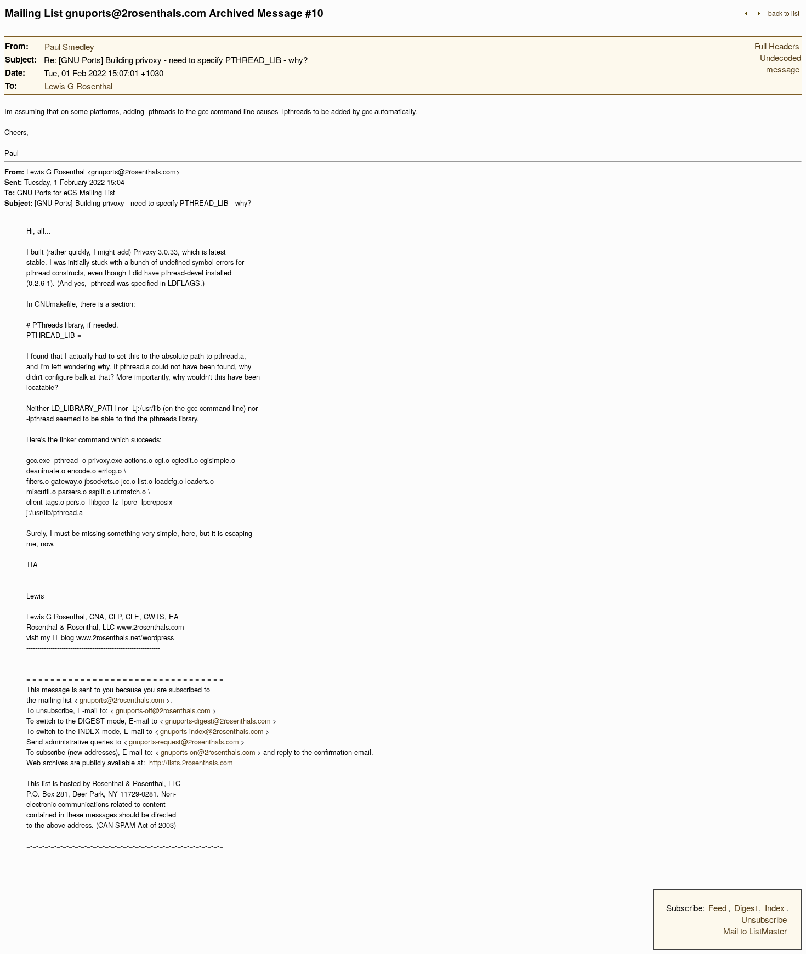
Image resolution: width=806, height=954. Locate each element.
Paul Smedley (69, 46)
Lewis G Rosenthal (78, 86)
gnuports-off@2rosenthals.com (163, 710)
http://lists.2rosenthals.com (191, 762)
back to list (783, 13)
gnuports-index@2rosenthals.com (212, 731)
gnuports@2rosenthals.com (122, 700)
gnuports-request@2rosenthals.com (184, 741)
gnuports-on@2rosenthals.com (208, 752)
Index (775, 907)
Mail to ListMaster (755, 930)
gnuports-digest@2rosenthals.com (218, 720)
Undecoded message (780, 63)
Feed (717, 907)
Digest (745, 907)
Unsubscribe (764, 919)
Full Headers (776, 46)
